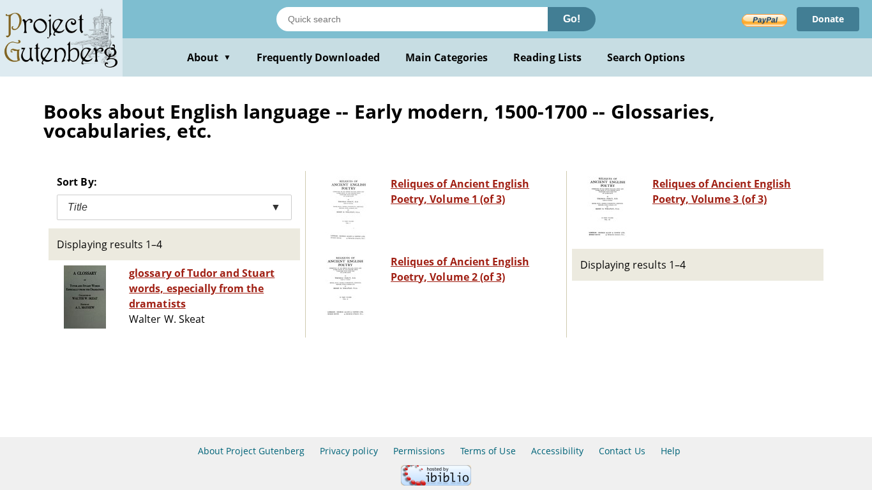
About (209, 57)
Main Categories (446, 57)
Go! (571, 18)
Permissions (419, 451)
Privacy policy (349, 451)
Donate (828, 19)
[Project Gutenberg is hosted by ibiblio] (436, 482)
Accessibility (557, 451)
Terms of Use (487, 451)
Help (670, 451)
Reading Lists (547, 57)
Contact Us (622, 451)
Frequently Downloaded (318, 57)
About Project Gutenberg (251, 451)
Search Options (646, 57)
